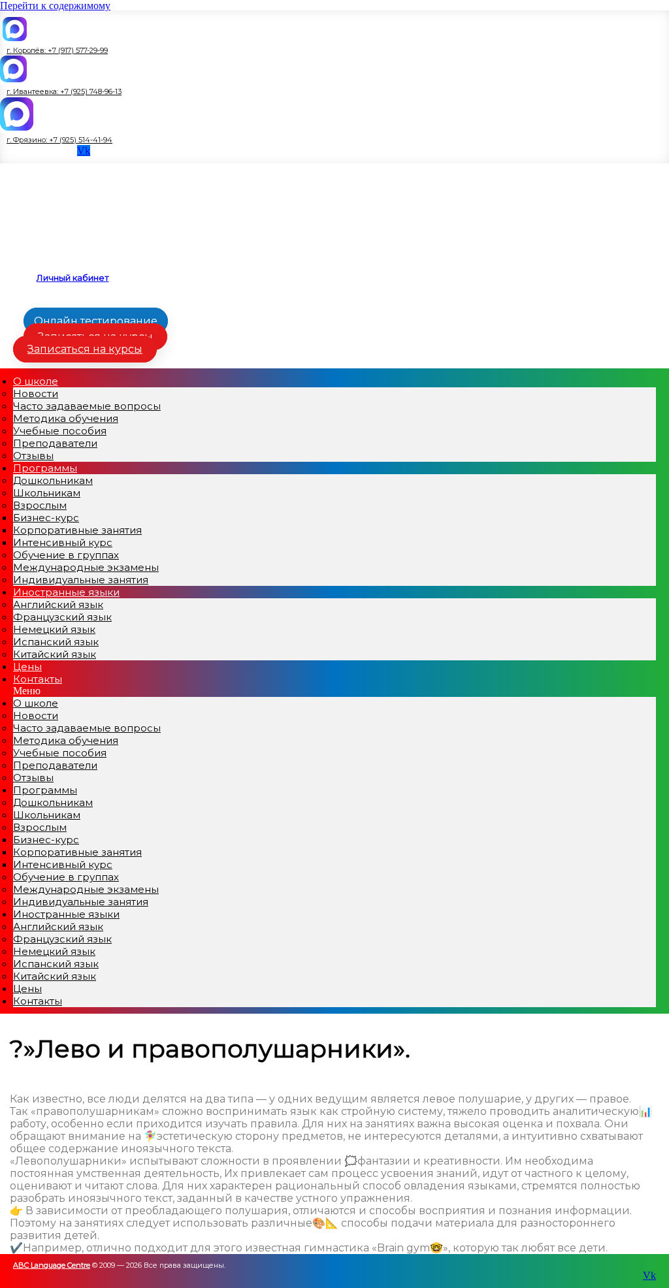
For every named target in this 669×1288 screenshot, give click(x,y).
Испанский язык (56, 642)
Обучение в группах (66, 555)
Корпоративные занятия (77, 530)
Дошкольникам (53, 480)
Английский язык (58, 604)
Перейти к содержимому (55, 5)
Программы (45, 468)
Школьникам (46, 493)
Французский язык (62, 617)
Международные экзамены (86, 567)
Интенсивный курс (62, 542)
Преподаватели (55, 443)
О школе (35, 381)
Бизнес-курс (46, 517)
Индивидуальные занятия (80, 901)
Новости (35, 393)
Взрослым (40, 505)
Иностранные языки (66, 592)
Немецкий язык (54, 629)
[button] (54, 50)
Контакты (37, 679)
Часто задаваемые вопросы (87, 406)
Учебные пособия (59, 431)
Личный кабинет (73, 277)
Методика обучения (65, 418)
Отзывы (33, 777)
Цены (27, 988)
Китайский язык (54, 654)
